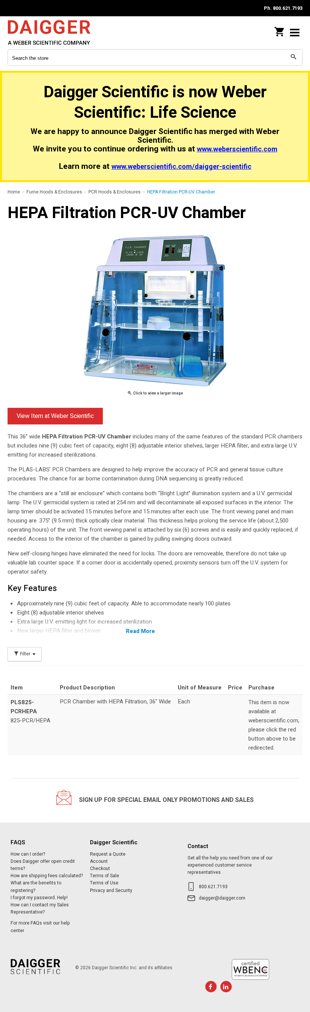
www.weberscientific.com (237, 149)
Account (99, 861)
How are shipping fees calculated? (47, 875)
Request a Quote (108, 854)
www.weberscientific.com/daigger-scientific (181, 167)
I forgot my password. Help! (39, 897)
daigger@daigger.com (222, 898)
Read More (140, 631)
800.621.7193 (213, 886)
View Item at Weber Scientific (55, 416)
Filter (25, 654)
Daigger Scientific (57, 32)
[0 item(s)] (279, 29)
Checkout (100, 868)
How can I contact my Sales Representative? (40, 908)
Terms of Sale (104, 875)
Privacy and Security (111, 890)
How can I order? (28, 854)
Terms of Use (104, 882)
